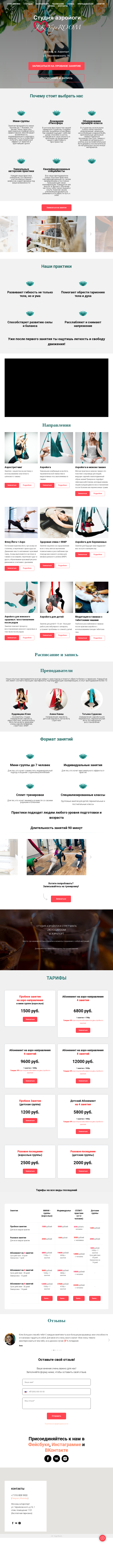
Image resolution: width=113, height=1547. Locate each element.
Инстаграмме (66, 1463)
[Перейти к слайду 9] (60, 248)
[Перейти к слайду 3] (48, 248)
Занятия (100, 4)
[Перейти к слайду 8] (58, 248)
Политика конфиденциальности (56, 1442)
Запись (70, 4)
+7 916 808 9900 (13, 4)
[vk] (56, 1477)
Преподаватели (85, 4)
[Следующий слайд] (90, 234)
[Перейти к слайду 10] (62, 248)
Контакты (63, 6)
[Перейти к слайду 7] (56, 248)
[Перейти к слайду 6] (54, 248)
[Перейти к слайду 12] (66, 248)
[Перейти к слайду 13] (68, 248)
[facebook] (47, 1477)
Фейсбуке (38, 1463)
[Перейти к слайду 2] (46, 248)
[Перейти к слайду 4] (50, 248)
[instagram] (65, 1477)
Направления (42, 4)
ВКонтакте (56, 1468)
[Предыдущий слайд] (22, 234)
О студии (28, 4)
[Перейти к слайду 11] (64, 248)
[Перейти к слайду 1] (44, 248)
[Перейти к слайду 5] (52, 248)
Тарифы (51, 6)
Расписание (58, 4)
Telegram (15, 1517)
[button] (56, 66)
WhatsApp (24, 1517)
